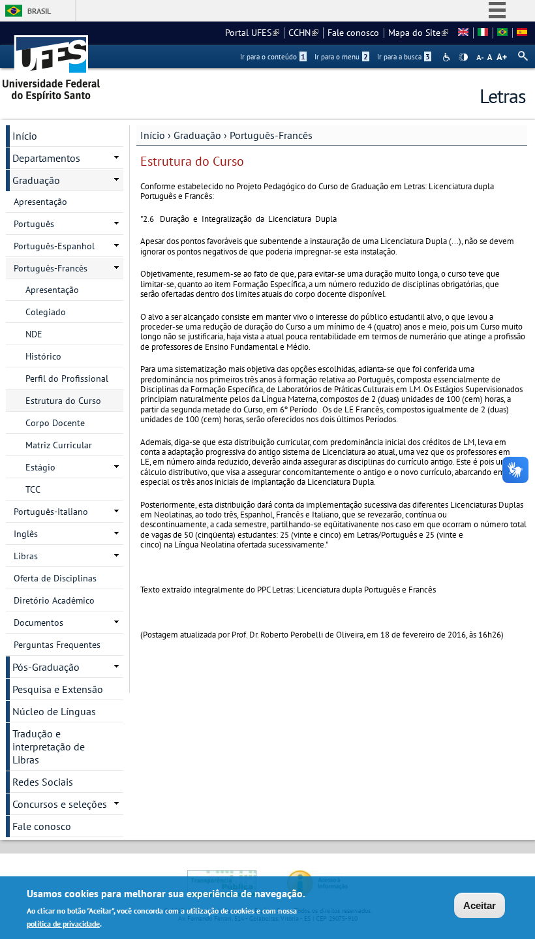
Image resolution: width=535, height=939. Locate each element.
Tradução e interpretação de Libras (48, 746)
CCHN (303, 32)
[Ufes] (51, 63)
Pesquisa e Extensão (57, 689)
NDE (33, 334)
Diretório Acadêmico (54, 600)
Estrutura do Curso (63, 401)
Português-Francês (271, 135)
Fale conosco (353, 32)
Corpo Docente (55, 423)
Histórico (43, 356)
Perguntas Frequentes (57, 645)
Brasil (39, 11)
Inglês (26, 534)
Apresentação (40, 202)
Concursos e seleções (59, 803)
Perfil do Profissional (66, 378)
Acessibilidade (448, 57)
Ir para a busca (403, 56)
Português (34, 224)
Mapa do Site (418, 32)
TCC (32, 489)
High (463, 57)
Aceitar (479, 905)
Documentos (38, 622)
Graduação (197, 135)
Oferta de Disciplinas (55, 578)
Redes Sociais (42, 781)
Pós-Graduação (46, 666)
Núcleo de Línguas (54, 711)
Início (152, 135)
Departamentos (46, 157)
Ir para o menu (341, 56)
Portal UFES (252, 32)
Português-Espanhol (54, 246)
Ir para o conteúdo (272, 56)
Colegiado (45, 312)
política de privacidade (63, 924)
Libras (26, 556)
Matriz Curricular (58, 445)
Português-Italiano (51, 511)
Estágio (40, 467)
